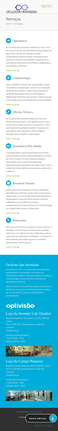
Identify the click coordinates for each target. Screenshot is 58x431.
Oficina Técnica (23, 112)
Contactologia (21, 78)
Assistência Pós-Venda (27, 146)
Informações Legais (43, 425)
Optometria (20, 40)
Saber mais (11, 70)
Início (8, 24)
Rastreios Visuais (23, 183)
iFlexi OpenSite (35, 411)
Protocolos (19, 220)
